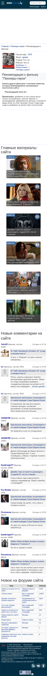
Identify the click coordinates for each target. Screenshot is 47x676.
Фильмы (25, 615)
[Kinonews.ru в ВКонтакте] (38, 665)
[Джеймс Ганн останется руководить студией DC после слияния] (23, 225)
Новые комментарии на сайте (21, 335)
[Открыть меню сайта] (2, 3)
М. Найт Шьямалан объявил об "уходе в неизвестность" (28, 352)
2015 (30, 54)
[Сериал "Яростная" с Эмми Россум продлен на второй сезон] (23, 253)
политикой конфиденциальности (13, 654)
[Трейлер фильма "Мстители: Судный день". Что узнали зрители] (23, 311)
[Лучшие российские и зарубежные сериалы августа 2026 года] (23, 283)
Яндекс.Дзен (6, 620)
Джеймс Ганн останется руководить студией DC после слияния (27, 473)
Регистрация (34, 7)
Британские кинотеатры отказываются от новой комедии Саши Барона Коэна (28, 399)
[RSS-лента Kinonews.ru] (33, 665)
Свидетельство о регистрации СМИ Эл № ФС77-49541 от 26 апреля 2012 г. (22, 659)
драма (25, 57)
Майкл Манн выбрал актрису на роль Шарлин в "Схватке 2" (27, 542)
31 (40, 620)
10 (40, 615)
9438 (41, 589)
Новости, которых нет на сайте (10, 590)
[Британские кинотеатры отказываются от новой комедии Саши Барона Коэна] (23, 167)
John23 (4, 344)
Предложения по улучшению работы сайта (29, 600)
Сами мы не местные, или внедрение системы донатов (11, 636)
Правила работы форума (28, 590)
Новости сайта (27, 620)
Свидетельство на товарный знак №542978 (17, 662)
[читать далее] (38, 386)
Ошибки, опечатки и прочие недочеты (8, 599)
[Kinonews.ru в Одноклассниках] (43, 665)
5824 (41, 599)
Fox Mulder (6, 490)
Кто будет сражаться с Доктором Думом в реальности (9, 629)
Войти (43, 7)
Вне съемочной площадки (28, 594)
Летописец (6, 512)
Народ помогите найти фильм (9, 616)
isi (2, 367)
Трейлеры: (21, 65)
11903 (41, 594)
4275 (41, 605)
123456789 (5, 418)
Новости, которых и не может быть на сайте (9, 611)
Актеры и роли (22, 69)
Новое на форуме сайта (22, 580)
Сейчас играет (6, 594)
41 (40, 623)
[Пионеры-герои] (9, 61)
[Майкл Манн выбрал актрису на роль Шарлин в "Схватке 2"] (23, 195)
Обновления (28, 645)
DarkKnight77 (7, 465)
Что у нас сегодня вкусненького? (8, 606)
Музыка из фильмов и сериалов (9, 624)
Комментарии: (23, 67)
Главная (5, 46)
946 (40, 610)
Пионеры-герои (17, 46)
